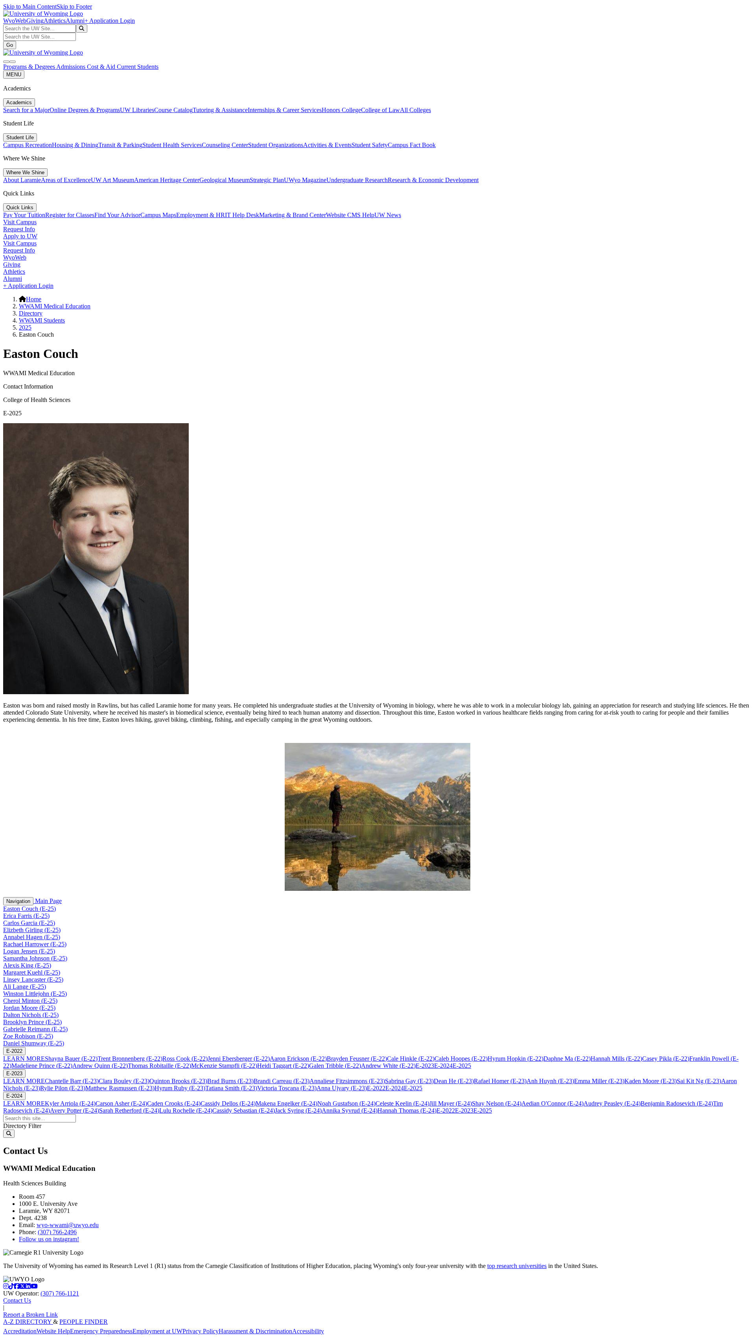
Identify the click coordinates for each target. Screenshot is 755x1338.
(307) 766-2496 (57, 1232)
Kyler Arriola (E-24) (70, 1103)
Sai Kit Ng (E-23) (699, 1081)
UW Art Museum (112, 180)
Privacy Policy (200, 1331)
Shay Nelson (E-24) (496, 1103)
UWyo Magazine (305, 180)
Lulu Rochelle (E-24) (185, 1110)
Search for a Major (26, 110)
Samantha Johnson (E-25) (35, 958)
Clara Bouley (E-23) (124, 1081)
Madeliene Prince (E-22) (41, 1065)
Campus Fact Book (412, 145)
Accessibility (308, 1331)
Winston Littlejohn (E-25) (35, 993)
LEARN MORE (24, 1058)
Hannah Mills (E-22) (616, 1058)
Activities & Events (327, 145)
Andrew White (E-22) (388, 1065)
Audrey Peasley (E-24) (612, 1103)
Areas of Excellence (66, 180)
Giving (35, 20)
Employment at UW (157, 1331)
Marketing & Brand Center (292, 215)
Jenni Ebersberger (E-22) (239, 1058)
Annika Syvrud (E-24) (350, 1110)
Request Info (19, 229)
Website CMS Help (350, 215)
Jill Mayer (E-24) (450, 1103)
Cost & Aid (102, 66)
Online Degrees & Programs (85, 110)
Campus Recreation (27, 145)
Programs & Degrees (29, 66)
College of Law (380, 110)
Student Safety (370, 145)
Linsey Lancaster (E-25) (33, 979)
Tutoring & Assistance (220, 110)
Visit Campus (20, 222)
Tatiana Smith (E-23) (231, 1088)
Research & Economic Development (433, 180)
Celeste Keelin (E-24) (402, 1103)
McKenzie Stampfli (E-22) (224, 1065)
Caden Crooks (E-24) (174, 1103)
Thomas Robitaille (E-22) (159, 1065)
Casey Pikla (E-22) (665, 1058)
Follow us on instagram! (49, 1239)
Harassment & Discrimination (255, 1331)
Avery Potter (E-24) (74, 1110)
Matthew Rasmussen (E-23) (120, 1088)
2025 (25, 327)
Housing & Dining (75, 145)
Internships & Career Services (285, 110)
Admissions (71, 66)
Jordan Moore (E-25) (29, 1007)
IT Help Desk (242, 215)
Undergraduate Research (357, 180)
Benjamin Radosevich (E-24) (677, 1103)
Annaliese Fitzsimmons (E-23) (347, 1081)
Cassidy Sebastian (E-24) (243, 1110)
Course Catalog (173, 110)
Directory (30, 313)
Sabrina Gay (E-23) (409, 1081)
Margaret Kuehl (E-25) (31, 972)
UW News (387, 215)
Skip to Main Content (30, 6)
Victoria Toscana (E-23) (287, 1088)
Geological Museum (224, 180)
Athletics (55, 20)
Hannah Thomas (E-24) (407, 1110)
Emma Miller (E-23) (599, 1081)
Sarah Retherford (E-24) (129, 1110)
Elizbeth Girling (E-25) (32, 930)
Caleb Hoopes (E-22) (461, 1058)
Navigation (18, 901)
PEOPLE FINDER (83, 1321)
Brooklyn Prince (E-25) (32, 1022)
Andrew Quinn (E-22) (100, 1065)
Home (33, 299)
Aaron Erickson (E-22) (298, 1058)
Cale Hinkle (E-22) (411, 1058)
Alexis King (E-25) (27, 965)
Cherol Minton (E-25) (30, 1000)
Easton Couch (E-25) (29, 908)
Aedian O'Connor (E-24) (552, 1103)
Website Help (53, 1331)
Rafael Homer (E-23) (500, 1081)
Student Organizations (275, 145)
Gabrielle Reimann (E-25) (35, 1029)
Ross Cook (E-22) (185, 1058)
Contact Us (17, 1300)
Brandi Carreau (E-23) (281, 1081)
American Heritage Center (166, 180)
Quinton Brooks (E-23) (178, 1081)
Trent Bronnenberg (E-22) (130, 1058)
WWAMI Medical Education (54, 306)
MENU (13, 74)
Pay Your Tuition (24, 215)
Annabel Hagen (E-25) (31, 937)
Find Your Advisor (117, 215)
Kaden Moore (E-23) (650, 1081)
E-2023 (425, 1065)
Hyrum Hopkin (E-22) (515, 1058)
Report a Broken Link (30, 1314)
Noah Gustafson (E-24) (346, 1103)
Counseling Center (225, 145)
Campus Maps (158, 215)
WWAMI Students (42, 320)
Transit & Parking (120, 145)
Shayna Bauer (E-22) (71, 1058)
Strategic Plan (267, 180)
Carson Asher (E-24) (121, 1103)
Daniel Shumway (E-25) (33, 1043)
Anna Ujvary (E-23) (342, 1088)
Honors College (341, 110)
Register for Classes (69, 215)
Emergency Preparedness (101, 1331)
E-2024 (443, 1065)
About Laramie (22, 180)
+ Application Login (110, 20)
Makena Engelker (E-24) (286, 1103)
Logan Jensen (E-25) (29, 951)
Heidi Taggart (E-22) (283, 1065)
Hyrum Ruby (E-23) (180, 1088)
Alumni (75, 20)
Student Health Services (172, 145)
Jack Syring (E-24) (298, 1110)
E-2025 (462, 1065)
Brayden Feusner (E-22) (357, 1058)
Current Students (137, 66)
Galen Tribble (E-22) (335, 1065)
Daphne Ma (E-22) (567, 1058)
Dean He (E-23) (454, 1081)
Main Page (47, 901)
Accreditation (20, 1331)
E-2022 (14, 1051)
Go (9, 45)
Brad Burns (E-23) (230, 1081)
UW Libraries (137, 110)
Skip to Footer (74, 6)
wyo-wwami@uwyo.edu (68, 1225)
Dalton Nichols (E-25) (31, 1015)
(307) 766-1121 (60, 1293)
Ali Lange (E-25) (24, 986)
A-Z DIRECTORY (28, 1321)
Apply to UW (20, 236)
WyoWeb (14, 20)
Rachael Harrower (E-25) (34, 944)
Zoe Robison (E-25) (28, 1036)
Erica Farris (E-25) (26, 915)
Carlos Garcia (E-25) (29, 923)
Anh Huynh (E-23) (550, 1081)
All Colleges (415, 110)
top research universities (517, 1265)
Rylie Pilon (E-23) (62, 1088)
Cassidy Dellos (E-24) (228, 1103)
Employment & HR (200, 215)
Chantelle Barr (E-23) (72, 1081)
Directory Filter (22, 1125)
